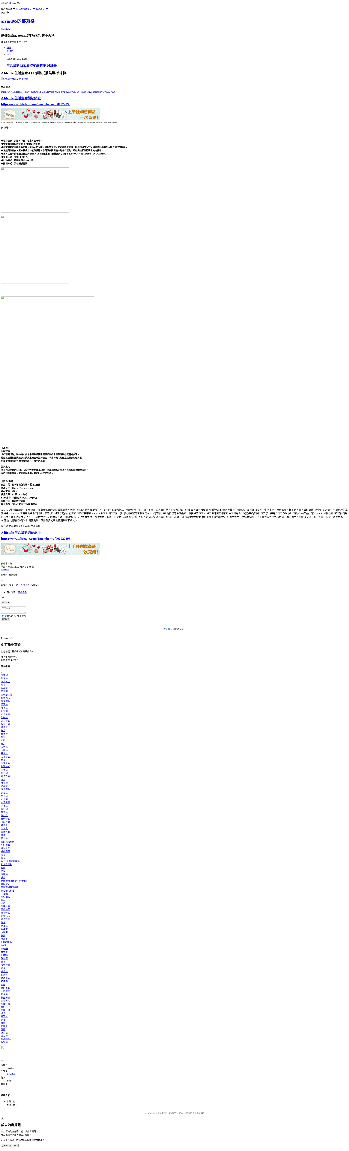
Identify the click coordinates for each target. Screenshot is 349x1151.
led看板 (4, 955)
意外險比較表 (7, 842)
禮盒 (3, 730)
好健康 (4, 815)
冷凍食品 (5, 757)
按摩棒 (4, 981)
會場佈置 (5, 913)
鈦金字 (4, 952)
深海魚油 (5, 832)
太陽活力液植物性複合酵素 (14, 881)
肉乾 (3, 740)
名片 (9, 54)
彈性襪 (4, 958)
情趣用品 (5, 978)
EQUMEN (6, 1038)
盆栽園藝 (5, 851)
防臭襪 (4, 691)
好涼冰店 (5, 698)
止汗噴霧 (5, 714)
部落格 (10, 51)
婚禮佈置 (5, 909)
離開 (15, 1146)
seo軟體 (4, 894)
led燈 (3, 945)
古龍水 (4, 1026)
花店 (3, 903)
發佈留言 (5, 619)
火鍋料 (4, 750)
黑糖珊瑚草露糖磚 (10, 887)
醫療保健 (22, 592)
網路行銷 (5, 1004)
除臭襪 (4, 688)
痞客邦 (19, 585)
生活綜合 (23, 42)
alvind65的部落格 (18, 21)
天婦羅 (4, 747)
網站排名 (5, 897)
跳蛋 (3, 984)
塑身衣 (4, 1033)
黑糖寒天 (5, 884)
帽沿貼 (4, 678)
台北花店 (5, 916)
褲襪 (3, 962)
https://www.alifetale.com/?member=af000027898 (35, 104)
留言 (25, 585)
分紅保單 (5, 845)
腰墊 (3, 871)
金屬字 (4, 939)
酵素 (3, 835)
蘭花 (3, 858)
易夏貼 (4, 704)
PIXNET (154, 1113)
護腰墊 (4, 874)
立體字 (4, 932)
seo (2, 1007)
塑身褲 (4, 1036)
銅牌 (3, 935)
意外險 (4, 838)
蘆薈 (3, 1013)
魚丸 (3, 744)
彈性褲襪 (5, 965)
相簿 (9, 47)
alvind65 (5, 569)
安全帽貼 (5, 701)
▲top (3, 597)
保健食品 (5, 819)
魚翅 (3, 760)
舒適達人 (5, 1001)
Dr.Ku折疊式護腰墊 (10, 861)
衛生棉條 (5, 998)
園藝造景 (5, 848)
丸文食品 (5, 721)
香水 (3, 1023)
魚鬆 (3, 737)
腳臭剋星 (5, 681)
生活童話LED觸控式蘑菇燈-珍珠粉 (32, 65)
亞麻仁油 (5, 822)
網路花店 (5, 906)
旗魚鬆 (4, 727)
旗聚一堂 (5, 724)
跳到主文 (5, 28)
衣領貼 (4, 675)
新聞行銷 (5, 1010)
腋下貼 (4, 708)
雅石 (3, 855)
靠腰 (3, 868)
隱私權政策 (189, 1113)
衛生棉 (4, 994)
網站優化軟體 (7, 891)
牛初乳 (4, 828)
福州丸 (4, 753)
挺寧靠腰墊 (6, 864)
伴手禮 (4, 734)
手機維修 (5, 991)
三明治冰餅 (6, 695)
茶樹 (3, 1020)
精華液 (4, 1016)
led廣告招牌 (6, 942)
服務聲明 (200, 1113)
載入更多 (5, 602)
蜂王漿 (4, 825)
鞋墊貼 (4, 717)
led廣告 (4, 949)
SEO (3, 900)
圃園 (3, 1029)
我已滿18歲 (6, 1146)
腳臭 (3, 685)
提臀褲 (4, 1042)
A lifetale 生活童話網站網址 (21, 98)
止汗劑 (4, 711)
